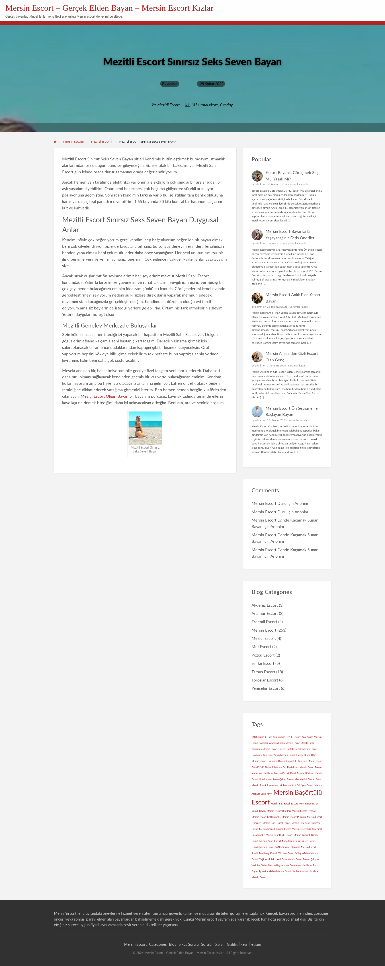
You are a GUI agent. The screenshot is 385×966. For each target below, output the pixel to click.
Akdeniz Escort (265, 605)
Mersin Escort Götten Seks (266, 817)
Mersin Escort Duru (269, 503)
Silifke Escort (263, 663)
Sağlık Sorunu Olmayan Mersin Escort (295, 847)
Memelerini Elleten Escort (309, 779)
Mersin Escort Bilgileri (279, 811)
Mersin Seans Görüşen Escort (275, 829)
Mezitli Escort (168, 105)
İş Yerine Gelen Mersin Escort (275, 871)
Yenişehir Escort (266, 688)
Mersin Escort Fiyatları (304, 811)
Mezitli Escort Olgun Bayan (104, 396)
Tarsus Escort (263, 672)
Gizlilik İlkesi (237, 944)
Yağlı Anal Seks (267, 859)
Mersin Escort (264, 630)
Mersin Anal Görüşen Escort (298, 785)
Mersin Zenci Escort (270, 841)
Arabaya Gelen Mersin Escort (284, 743)
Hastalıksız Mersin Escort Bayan (304, 767)
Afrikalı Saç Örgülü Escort (287, 737)
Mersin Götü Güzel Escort (276, 823)
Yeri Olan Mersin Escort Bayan (293, 859)
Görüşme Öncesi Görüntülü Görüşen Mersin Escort (295, 761)
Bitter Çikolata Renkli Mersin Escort (298, 749)
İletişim (255, 944)
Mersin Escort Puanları (294, 817)
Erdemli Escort (264, 622)
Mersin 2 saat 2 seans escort (267, 785)
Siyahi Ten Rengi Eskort (264, 853)
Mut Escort (261, 647)
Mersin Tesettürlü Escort (279, 835)
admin (172, 84)
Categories (158, 944)
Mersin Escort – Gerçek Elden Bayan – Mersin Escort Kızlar (109, 7)
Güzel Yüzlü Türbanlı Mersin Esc (269, 767)
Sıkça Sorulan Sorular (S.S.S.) (202, 944)
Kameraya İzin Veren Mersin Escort (270, 773)
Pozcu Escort (263, 655)
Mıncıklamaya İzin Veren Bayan (298, 841)
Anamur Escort (265, 614)
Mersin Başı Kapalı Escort (284, 803)
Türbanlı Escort (286, 853)
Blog (172, 944)
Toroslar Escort (265, 680)
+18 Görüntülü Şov (262, 737)
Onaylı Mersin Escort (263, 847)
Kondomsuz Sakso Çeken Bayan (276, 779)
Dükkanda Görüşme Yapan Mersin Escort (273, 755)
